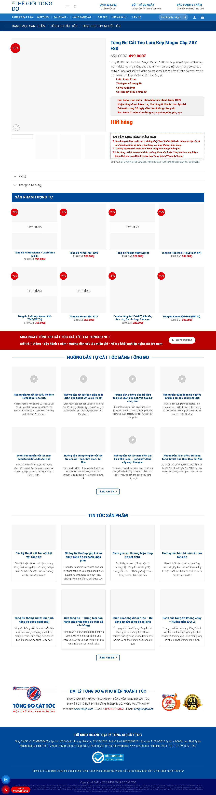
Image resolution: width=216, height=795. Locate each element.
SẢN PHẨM (59, 17)
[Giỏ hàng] (202, 17)
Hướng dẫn (118, 17)
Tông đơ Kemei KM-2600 (83, 252)
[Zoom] (16, 127)
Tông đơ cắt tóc (22, 17)
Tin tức (102, 17)
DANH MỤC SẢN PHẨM (29, 26)
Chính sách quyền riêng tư (169, 770)
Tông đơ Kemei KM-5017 (83, 316)
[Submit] (185, 17)
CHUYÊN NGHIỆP (129, 162)
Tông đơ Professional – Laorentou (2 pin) (34, 254)
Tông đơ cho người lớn (177, 162)
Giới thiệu (43, 17)
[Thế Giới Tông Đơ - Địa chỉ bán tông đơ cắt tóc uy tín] (36, 7)
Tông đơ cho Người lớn (101, 26)
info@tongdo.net (143, 709)
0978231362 (114, 709)
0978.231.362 (20, 790)
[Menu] (67, 7)
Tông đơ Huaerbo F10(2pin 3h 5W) (181, 252)
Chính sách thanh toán (96, 770)
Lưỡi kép (142, 162)
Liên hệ (136, 17)
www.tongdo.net (84, 709)
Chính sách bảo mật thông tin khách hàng (57, 770)
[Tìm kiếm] (75, 7)
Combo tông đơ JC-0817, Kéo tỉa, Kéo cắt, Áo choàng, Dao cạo (132, 318)
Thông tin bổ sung (30, 185)
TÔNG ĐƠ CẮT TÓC (63, 26)
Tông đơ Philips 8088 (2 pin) (132, 252)
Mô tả (22, 176)
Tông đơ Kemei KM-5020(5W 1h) (181, 316)
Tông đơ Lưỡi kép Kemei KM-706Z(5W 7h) (35, 318)
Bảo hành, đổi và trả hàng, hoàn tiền (131, 770)
